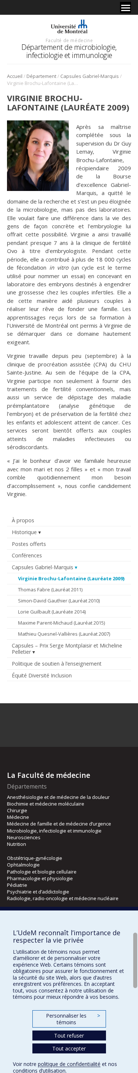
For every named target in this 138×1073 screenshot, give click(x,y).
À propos (23, 520)
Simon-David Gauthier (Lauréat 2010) (59, 600)
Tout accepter (69, 1048)
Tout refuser (69, 1035)
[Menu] (125, 7)
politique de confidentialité (69, 1063)
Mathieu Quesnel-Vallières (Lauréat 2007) (64, 634)
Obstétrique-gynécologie (34, 858)
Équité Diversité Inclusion (42, 675)
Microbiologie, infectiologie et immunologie (54, 830)
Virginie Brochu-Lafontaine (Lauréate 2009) (71, 578)
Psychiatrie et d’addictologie (38, 891)
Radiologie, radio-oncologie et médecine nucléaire (62, 898)
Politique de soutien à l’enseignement (57, 663)
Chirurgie (17, 810)
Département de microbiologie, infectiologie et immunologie (69, 51)
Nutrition (16, 844)
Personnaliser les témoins (73, 1019)
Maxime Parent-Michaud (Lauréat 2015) (61, 622)
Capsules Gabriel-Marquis (89, 76)
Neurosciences (23, 837)
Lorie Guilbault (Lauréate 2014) (52, 611)
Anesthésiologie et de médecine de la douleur (58, 797)
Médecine (18, 817)
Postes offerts (29, 543)
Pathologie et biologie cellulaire (42, 871)
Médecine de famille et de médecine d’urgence (59, 823)
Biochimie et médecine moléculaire (45, 803)
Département (41, 76)
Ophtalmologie (23, 864)
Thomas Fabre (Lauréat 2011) (50, 589)
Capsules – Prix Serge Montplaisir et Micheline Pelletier (67, 648)
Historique (24, 532)
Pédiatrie (17, 885)
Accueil (14, 76)
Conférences (27, 555)
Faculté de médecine (69, 40)
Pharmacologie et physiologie (40, 878)
